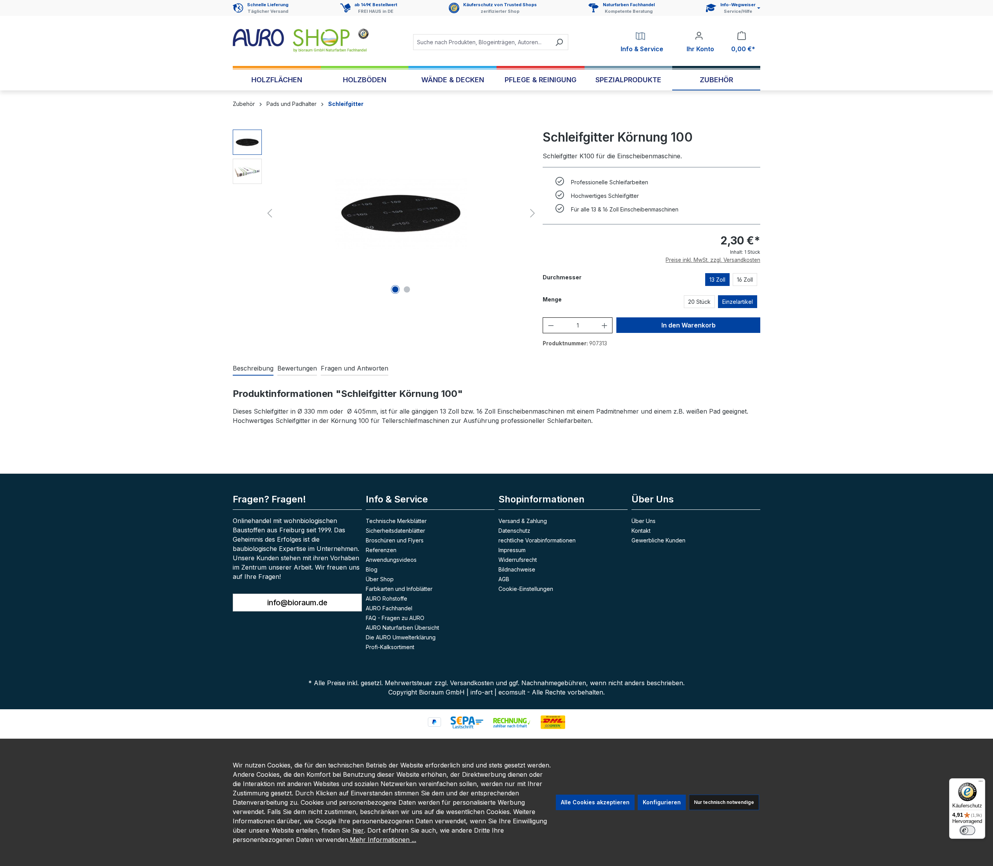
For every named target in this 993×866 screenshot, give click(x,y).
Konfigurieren (662, 802)
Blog (371, 569)
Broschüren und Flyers (395, 540)
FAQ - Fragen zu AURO (395, 618)
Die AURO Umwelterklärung (401, 637)
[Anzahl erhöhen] (604, 325)
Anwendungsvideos (391, 559)
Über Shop (380, 579)
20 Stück (699, 301)
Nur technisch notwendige (724, 802)
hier (358, 830)
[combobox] (481, 42)
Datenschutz (514, 530)
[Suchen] (559, 42)
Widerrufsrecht (517, 559)
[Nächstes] (532, 213)
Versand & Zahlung (522, 521)
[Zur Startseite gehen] (300, 40)
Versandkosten (472, 683)
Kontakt (640, 530)
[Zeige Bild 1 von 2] (395, 289)
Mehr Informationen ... (383, 839)
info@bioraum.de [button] (297, 602)
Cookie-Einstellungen (525, 588)
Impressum (512, 550)
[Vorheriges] (269, 213)
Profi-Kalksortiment (390, 647)
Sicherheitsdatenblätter (395, 530)
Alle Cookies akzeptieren (595, 802)
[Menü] (980, 783)
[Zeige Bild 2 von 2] (407, 289)
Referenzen (381, 550)
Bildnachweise (516, 569)
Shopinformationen (541, 499)
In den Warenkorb (688, 325)
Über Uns (643, 521)
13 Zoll (717, 279)
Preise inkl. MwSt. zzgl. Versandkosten (713, 260)
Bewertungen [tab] (297, 368)
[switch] (967, 830)
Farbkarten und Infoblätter (399, 588)
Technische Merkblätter (396, 521)
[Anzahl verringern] (551, 325)
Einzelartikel (737, 301)
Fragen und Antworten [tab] (354, 368)
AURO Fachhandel (389, 608)
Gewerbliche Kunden (658, 540)
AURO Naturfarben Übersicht (402, 627)
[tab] (253, 369)
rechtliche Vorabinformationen (537, 540)
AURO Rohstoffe (386, 598)
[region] (386, 213)
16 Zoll (745, 279)
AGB (503, 579)
